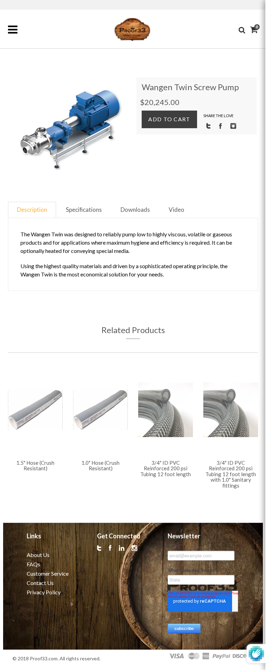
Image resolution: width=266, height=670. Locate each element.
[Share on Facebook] (220, 125)
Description (32, 209)
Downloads (135, 209)
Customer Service (48, 573)
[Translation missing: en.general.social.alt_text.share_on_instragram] (233, 125)
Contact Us (40, 582)
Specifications (84, 209)
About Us (38, 554)
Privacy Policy (44, 592)
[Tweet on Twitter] (208, 125)
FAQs (33, 564)
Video (176, 209)
